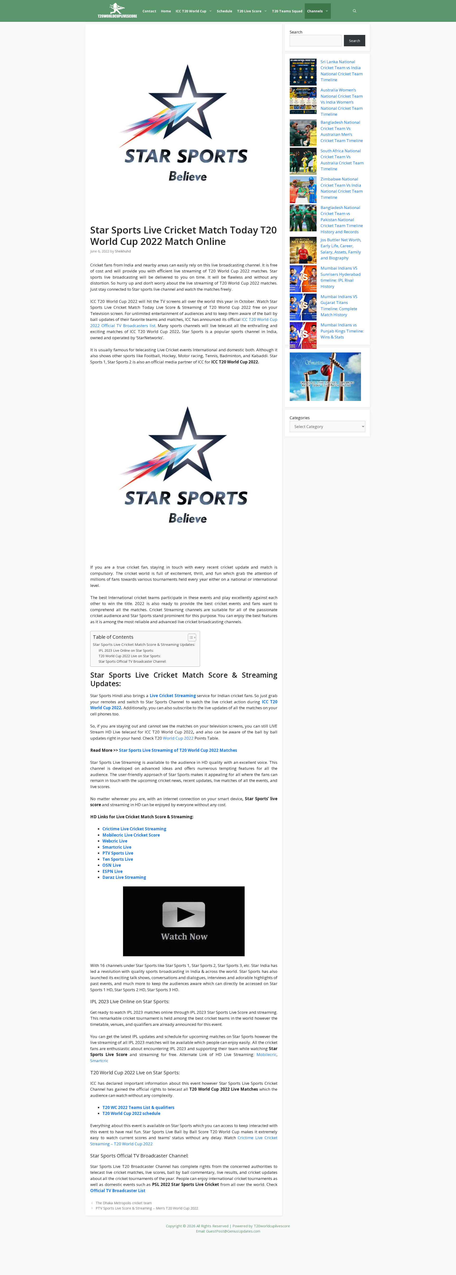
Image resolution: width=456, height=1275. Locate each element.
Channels (315, 11)
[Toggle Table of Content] (189, 637)
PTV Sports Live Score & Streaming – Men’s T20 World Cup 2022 (147, 1208)
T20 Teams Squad (287, 11)
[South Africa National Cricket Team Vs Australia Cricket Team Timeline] (303, 162)
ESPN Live (112, 871)
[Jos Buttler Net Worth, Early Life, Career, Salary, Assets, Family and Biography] (303, 251)
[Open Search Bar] (355, 11)
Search (296, 32)
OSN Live (111, 865)
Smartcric (99, 1060)
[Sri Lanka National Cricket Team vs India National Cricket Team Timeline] (303, 73)
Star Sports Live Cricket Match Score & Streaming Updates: (144, 644)
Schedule (224, 11)
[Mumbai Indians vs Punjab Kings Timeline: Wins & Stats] (303, 336)
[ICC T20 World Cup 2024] (117, 11)
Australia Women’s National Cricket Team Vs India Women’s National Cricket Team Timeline (342, 102)
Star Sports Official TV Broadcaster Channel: (132, 661)
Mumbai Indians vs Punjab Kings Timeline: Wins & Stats (342, 331)
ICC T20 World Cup (191, 11)
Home (166, 11)
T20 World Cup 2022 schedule (131, 1113)
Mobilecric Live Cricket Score (131, 835)
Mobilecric (266, 1054)
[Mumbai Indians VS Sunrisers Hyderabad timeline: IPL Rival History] (303, 279)
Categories (300, 418)
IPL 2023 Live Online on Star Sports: (126, 650)
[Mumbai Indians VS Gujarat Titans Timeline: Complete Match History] (303, 308)
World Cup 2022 (178, 738)
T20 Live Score (249, 11)
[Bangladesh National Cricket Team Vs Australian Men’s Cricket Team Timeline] (303, 133)
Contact (149, 11)
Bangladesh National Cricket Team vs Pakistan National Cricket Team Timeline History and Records (342, 219)
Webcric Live (114, 841)
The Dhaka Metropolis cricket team (124, 1203)
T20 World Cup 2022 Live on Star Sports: (130, 656)
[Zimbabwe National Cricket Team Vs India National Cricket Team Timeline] (303, 190)
